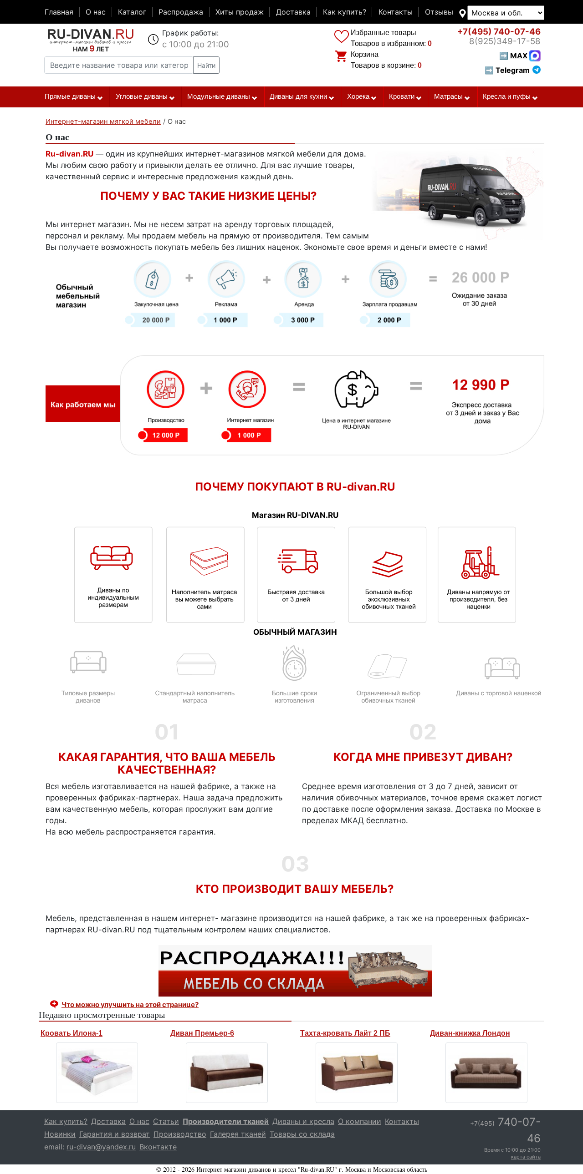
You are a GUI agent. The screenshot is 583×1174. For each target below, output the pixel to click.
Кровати (401, 96)
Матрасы (448, 96)
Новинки (60, 1134)
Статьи (166, 1121)
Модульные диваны (218, 96)
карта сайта (526, 1157)
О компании (359, 1121)
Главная (59, 11)
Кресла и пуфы (507, 96)
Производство (179, 1134)
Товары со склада (302, 1134)
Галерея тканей (238, 1134)
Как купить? (344, 11)
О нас (96, 11)
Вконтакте (158, 1146)
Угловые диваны (142, 96)
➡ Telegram (507, 70)
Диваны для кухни (298, 96)
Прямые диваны (70, 96)
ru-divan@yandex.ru (101, 1146)
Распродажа (181, 11)
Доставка (293, 11)
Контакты (395, 11)
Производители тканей (226, 1121)
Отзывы (439, 11)
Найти (206, 65)
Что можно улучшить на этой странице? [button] (130, 1004)
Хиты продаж (239, 11)
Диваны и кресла (303, 1121)
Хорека (358, 96)
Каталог (132, 11)
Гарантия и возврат (114, 1134)
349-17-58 (505, 41)
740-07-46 (499, 31)
